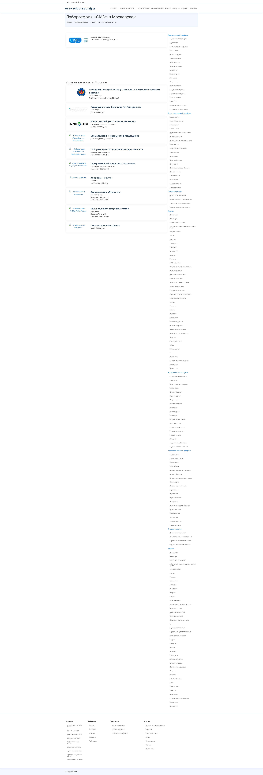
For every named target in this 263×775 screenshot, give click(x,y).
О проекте (185, 8)
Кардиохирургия (175, 58)
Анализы (168, 8)
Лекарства (176, 8)
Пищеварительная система (179, 282)
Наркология (174, 156)
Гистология (174, 364)
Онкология (173, 70)
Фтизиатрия (174, 179)
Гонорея (173, 239)
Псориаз (172, 255)
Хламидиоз (173, 243)
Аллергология (174, 117)
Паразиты (173, 313)
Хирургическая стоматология (180, 207)
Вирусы (172, 302)
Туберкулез (174, 317)
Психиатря (173, 219)
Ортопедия (173, 78)
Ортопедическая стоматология (181, 199)
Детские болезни (176, 136)
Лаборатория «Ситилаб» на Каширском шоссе (117, 149)
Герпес (172, 235)
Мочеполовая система (178, 298)
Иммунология (174, 144)
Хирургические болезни (178, 105)
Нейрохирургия (175, 62)
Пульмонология (175, 172)
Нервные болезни (176, 160)
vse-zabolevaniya (80, 8)
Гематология (174, 125)
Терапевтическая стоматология (181, 203)
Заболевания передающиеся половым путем (183, 227)
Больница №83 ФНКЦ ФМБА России (110, 208)
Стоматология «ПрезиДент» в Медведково (115, 135)
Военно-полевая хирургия (179, 46)
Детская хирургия (176, 54)
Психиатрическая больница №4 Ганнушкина (116, 107)
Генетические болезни (178, 222)
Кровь (172, 345)
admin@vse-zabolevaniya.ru (76, 2)
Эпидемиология (175, 187)
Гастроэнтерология (176, 121)
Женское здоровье (176, 321)
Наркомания (174, 357)
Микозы (172, 310)
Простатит (173, 251)
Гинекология (174, 50)
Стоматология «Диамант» (106, 192)
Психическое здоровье (178, 329)
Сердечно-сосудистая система (180, 294)
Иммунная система (176, 278)
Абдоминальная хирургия (178, 39)
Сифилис (173, 259)
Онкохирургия (174, 74)
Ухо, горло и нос (175, 341)
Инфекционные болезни (178, 148)
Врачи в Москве (143, 8)
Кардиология (174, 152)
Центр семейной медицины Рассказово (113, 163)
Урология (173, 101)
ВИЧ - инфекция (175, 263)
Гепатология (174, 129)
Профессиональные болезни (180, 168)
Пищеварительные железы (179, 333)
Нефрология (174, 164)
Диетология (174, 215)
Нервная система (176, 270)
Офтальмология (175, 86)
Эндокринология (175, 183)
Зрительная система (177, 286)
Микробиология (175, 231)
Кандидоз (173, 247)
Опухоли (173, 337)
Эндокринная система (177, 290)
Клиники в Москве (157, 8)
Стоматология (175, 349)
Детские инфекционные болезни (181, 140)
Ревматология (175, 176)
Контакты (193, 8)
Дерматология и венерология (180, 132)
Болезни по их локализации (179, 360)
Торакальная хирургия (177, 93)
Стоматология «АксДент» (105, 225)
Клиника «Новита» (101, 177)
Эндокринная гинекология (179, 109)
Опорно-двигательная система (180, 267)
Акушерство (174, 42)
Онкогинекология (176, 66)
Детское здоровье (176, 325)
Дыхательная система (177, 274)
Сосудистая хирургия (177, 89)
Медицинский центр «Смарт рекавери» (113, 121)
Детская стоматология (178, 195)
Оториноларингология (178, 82)
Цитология (173, 368)
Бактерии (173, 306)
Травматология (175, 97)
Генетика (173, 353)
